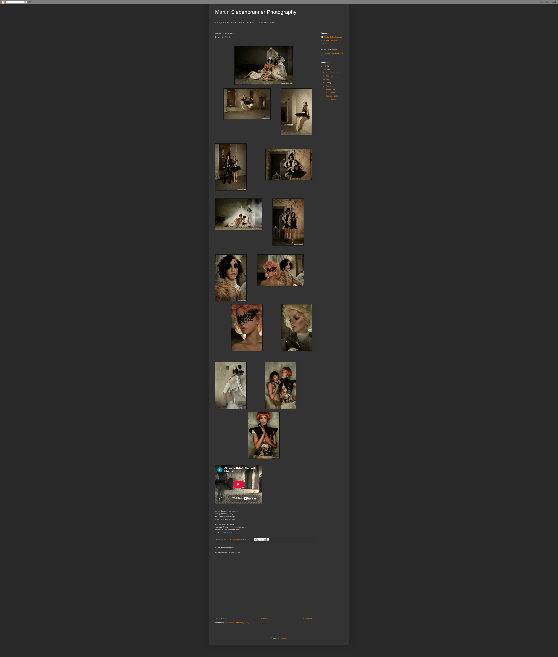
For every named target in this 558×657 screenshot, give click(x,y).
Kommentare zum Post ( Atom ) (237, 623)
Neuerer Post (221, 619)
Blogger (284, 638)
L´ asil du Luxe (331, 99)
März (328, 83)
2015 (326, 66)
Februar (329, 86)
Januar (329, 90)
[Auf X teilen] (261, 539)
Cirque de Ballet (332, 96)
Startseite (264, 619)
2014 (326, 70)
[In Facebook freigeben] (264, 539)
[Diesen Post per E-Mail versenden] (255, 539)
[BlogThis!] (258, 539)
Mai (327, 79)
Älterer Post (307, 619)
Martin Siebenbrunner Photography (255, 12)
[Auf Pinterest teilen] (268, 539)
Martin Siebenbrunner (333, 37)
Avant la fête (330, 92)
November (330, 73)
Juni (328, 76)
